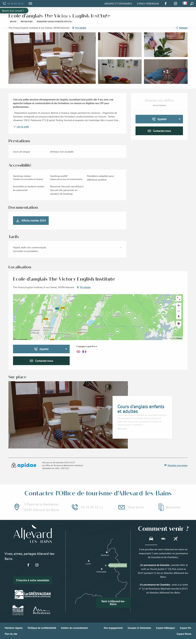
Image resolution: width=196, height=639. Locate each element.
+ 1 (166, 71)
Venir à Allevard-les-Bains (113, 602)
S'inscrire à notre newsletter (32, 580)
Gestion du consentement (74, 627)
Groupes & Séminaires (139, 627)
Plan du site (11, 633)
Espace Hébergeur (148, 3)
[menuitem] (46, 17)
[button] (185, 3)
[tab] (151, 539)
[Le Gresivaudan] (33, 594)
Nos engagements (113, 627)
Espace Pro (185, 627)
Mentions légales (14, 627)
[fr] (185, 3)
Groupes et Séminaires (118, 3)
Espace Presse (184, 633)
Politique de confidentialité (42, 627)
